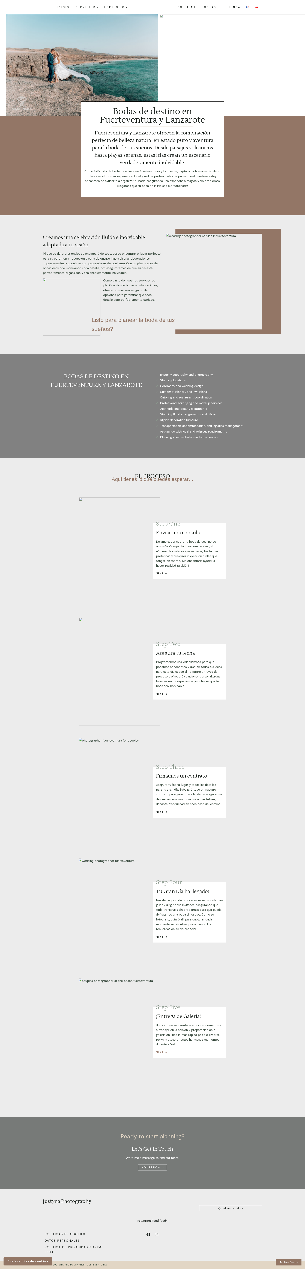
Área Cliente (291, 1262)
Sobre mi (187, 7)
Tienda (233, 7)
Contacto (211, 7)
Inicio (64, 7)
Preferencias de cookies (28, 1261)
